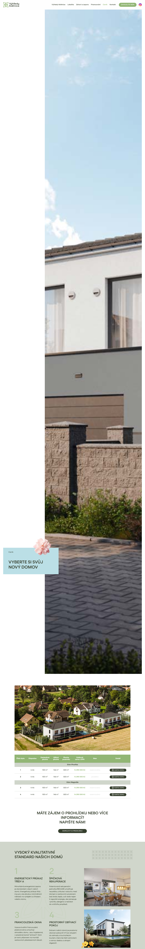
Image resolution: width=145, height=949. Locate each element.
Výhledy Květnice (58, 5)
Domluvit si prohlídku (72, 831)
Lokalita (71, 5)
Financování (96, 5)
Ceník (105, 5)
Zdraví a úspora (82, 5)
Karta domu (119, 770)
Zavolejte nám (127, 5)
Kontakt (113, 5)
